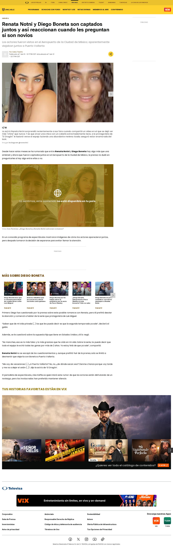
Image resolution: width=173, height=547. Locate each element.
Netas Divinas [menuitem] (84, 10)
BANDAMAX (111, 2)
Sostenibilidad (93, 514)
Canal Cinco (63, 2)
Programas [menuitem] (33, 10)
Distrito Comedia (88, 2)
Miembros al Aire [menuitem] (101, 10)
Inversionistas (8, 524)
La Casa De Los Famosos (139, 2)
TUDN (52, 2)
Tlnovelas (123, 2)
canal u (5, 18)
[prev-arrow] (2, 94)
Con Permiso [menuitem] (117, 10)
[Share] (110, 54)
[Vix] (167, 10)
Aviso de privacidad (10, 529)
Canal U (7, 308)
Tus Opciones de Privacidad (99, 529)
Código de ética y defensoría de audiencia (63, 524)
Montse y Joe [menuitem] (69, 10)
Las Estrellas (36, 2)
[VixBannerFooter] (86, 500)
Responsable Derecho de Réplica (59, 519)
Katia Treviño (18, 52)
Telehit (101, 2)
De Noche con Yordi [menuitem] (51, 10)
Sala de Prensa (8, 519)
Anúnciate (49, 514)
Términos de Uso (52, 529)
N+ (46, 2)
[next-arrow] (110, 94)
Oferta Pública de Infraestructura (101, 524)
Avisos (90, 519)
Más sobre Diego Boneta (23, 276)
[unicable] (8, 9)
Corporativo (7, 514)
